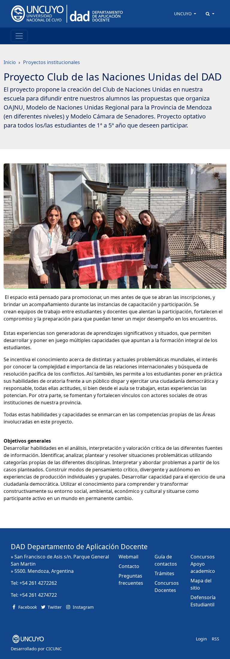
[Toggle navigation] (19, 36)
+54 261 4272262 (38, 583)
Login (201, 639)
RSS (215, 639)
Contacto (129, 566)
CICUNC (54, 649)
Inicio (10, 62)
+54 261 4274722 (38, 595)
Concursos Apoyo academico (202, 563)
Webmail (128, 556)
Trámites (164, 573)
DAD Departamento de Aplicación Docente (79, 546)
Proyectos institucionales (51, 62)
